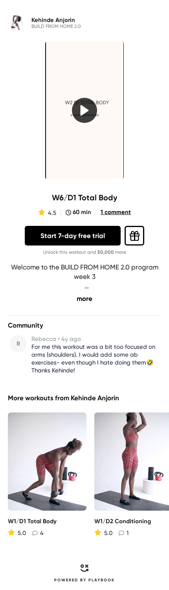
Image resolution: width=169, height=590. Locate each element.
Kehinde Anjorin (95, 398)
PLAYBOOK (101, 580)
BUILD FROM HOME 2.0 (56, 26)
